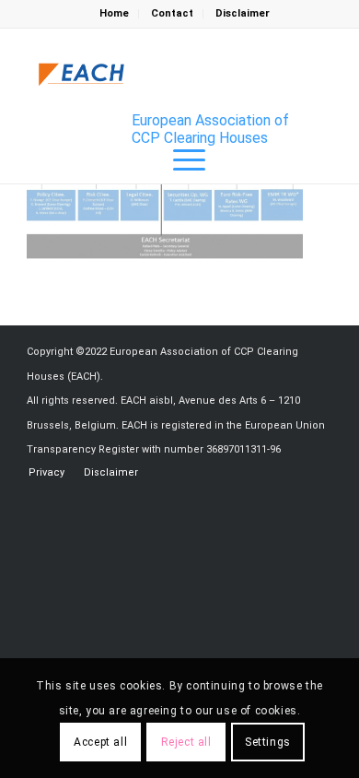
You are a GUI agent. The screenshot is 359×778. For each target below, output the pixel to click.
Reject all (186, 742)
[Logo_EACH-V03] (82, 74)
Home (114, 13)
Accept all (100, 742)
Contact (172, 13)
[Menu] (180, 160)
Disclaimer (242, 13)
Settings (268, 742)
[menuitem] (114, 13)
